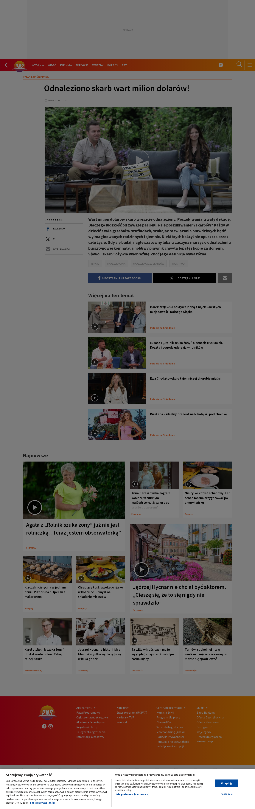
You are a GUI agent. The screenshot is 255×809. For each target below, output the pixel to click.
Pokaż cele (227, 794)
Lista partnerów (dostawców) (132, 794)
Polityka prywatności (42, 802)
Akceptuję (226, 783)
